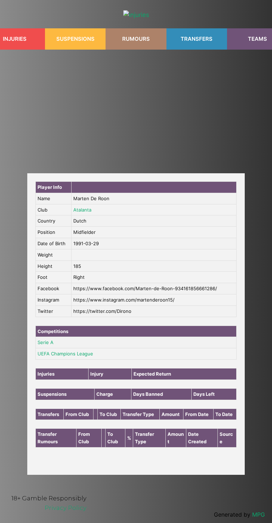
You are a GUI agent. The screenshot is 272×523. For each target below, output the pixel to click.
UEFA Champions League (65, 353)
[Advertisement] (136, 107)
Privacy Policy (65, 507)
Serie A (45, 342)
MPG (258, 514)
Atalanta (82, 210)
